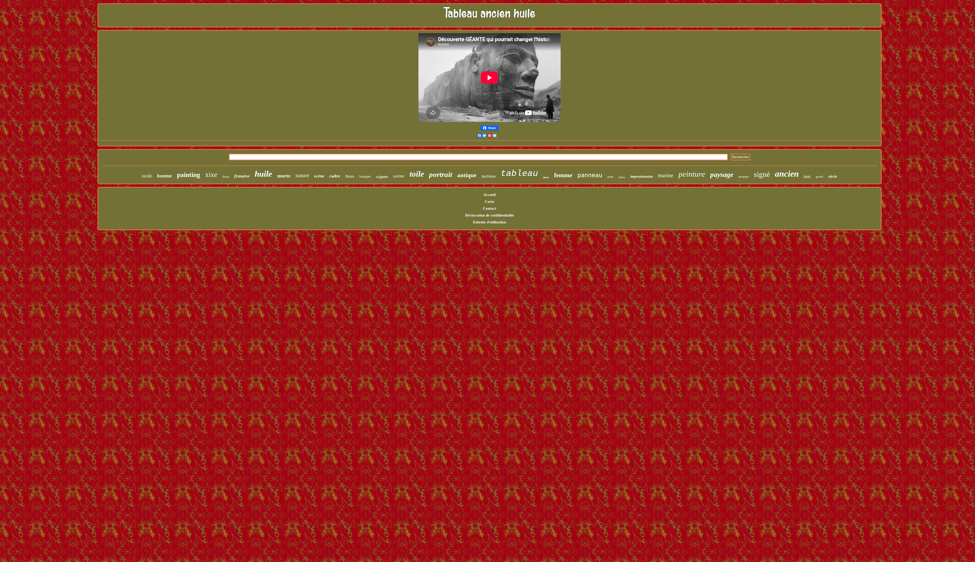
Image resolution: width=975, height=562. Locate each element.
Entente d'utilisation (489, 222)
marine (665, 175)
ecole (147, 175)
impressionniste (641, 176)
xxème (398, 175)
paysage (721, 174)
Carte (489, 202)
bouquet (365, 176)
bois (807, 176)
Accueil (489, 195)
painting (188, 174)
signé (762, 174)
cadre (334, 175)
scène (319, 176)
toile (417, 173)
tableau (519, 174)
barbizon (488, 176)
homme (164, 175)
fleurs (349, 176)
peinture (691, 174)
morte (283, 175)
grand (819, 176)
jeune (546, 177)
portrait (440, 174)
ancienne (743, 176)
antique (466, 175)
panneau (589, 175)
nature (302, 175)
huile (263, 173)
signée (382, 177)
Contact (489, 208)
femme (563, 175)
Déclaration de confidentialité (489, 215)
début (622, 177)
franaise (242, 176)
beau (225, 176)
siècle (832, 176)
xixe (211, 174)
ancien (787, 173)
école (610, 177)
